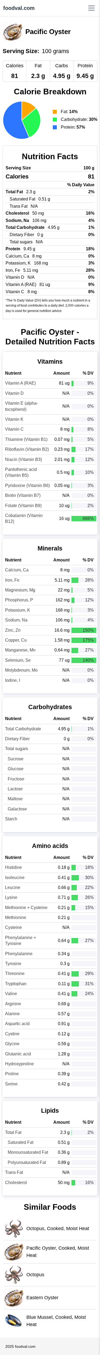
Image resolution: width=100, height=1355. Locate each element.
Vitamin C (14, 429)
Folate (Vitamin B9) (23, 505)
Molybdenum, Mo (21, 670)
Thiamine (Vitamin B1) (26, 439)
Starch (11, 819)
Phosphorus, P (19, 600)
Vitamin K (14, 419)
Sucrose (15, 759)
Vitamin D (14, 393)
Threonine (15, 973)
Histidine (13, 867)
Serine (11, 1084)
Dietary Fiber (17, 738)
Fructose (16, 779)
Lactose (15, 789)
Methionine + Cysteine (26, 907)
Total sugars (16, 748)
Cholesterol (16, 1182)
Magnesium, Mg (20, 590)
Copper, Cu (16, 640)
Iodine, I (12, 680)
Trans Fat (14, 1172)
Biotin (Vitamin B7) (23, 495)
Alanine (12, 1013)
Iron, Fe (12, 580)
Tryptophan (15, 983)
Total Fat (13, 1132)
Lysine (11, 897)
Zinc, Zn (13, 630)
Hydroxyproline (19, 1064)
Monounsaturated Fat (28, 1152)
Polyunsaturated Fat (27, 1162)
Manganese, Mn (20, 650)
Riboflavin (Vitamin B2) (27, 449)
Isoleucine (15, 877)
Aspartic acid (17, 1023)
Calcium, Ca (17, 570)
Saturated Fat (20, 1142)
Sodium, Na (16, 620)
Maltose (15, 798)
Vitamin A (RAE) (20, 383)
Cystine (12, 1034)
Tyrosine (13, 963)
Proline (12, 1073)
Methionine (15, 917)
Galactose (17, 809)
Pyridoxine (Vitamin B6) (27, 485)
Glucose (15, 768)
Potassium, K (17, 610)
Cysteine (13, 927)
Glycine (12, 1043)
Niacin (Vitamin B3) (23, 459)
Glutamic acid (18, 1054)
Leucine (12, 887)
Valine (11, 993)
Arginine (13, 1004)
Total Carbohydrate (23, 729)
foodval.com (19, 8)
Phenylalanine (19, 953)
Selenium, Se (18, 660)
